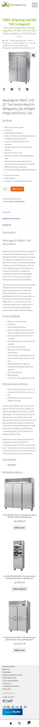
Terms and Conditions (10, 680)
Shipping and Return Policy (12, 675)
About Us (5, 669)
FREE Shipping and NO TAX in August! (19, 22)
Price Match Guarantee (10, 686)
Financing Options (9, 678)
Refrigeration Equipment (18, 40)
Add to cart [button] (19, 527)
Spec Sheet (12, 465)
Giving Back (6, 672)
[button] (33, 55)
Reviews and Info (8, 666)
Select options (19, 588)
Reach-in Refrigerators (20, 43)
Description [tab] (6, 212)
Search (19, 723)
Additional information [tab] (11, 218)
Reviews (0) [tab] (6, 225)
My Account (6, 689)
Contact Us (6, 683)
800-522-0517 (9, 697)
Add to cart (17, 189)
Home (6, 40)
